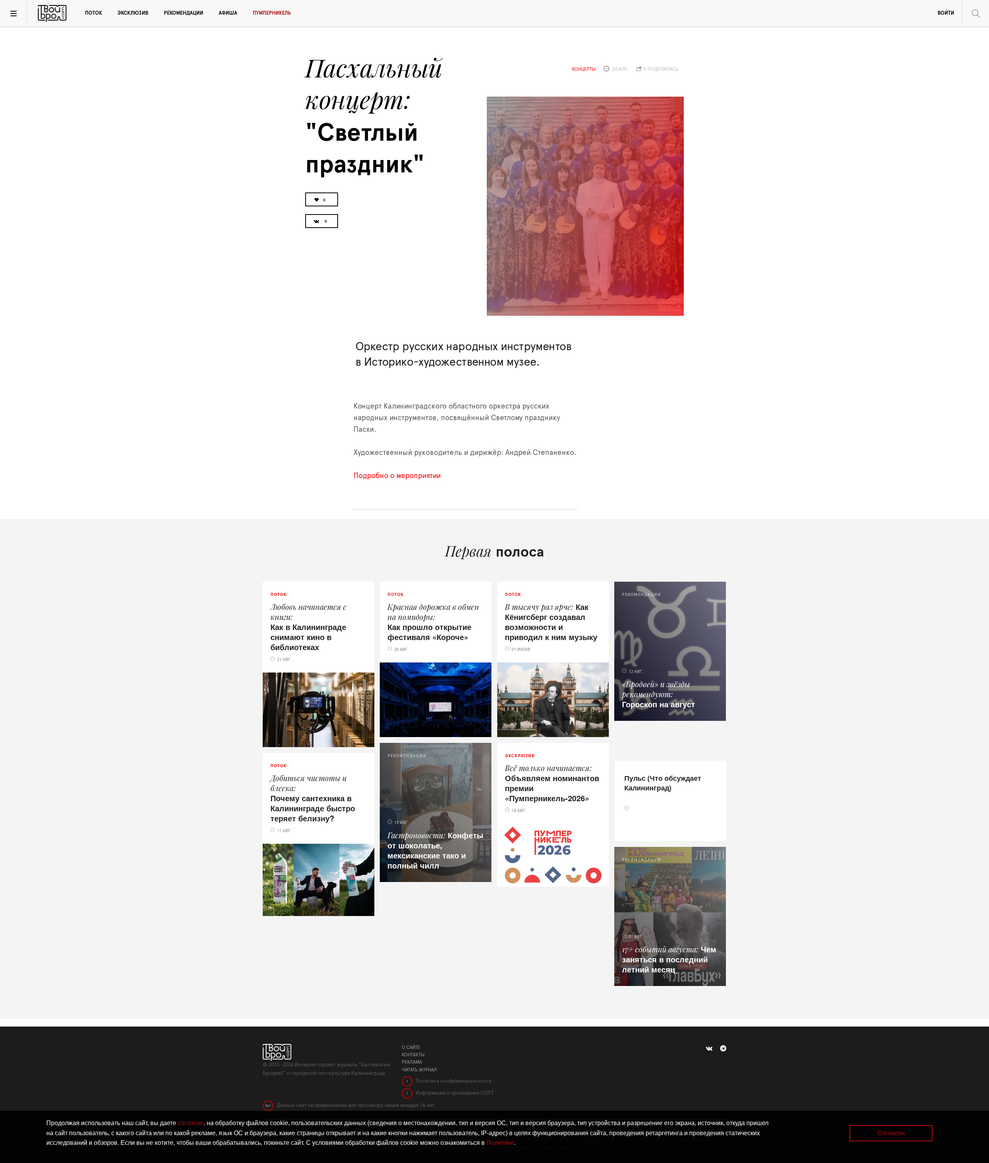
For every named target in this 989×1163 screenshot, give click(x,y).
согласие (191, 1123)
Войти (946, 13)
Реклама (412, 1062)
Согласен (891, 1133)
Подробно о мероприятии (397, 476)
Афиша (228, 13)
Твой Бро (52, 13)
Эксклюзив (132, 13)
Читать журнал (419, 1070)
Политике (500, 1142)
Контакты (413, 1054)
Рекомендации (183, 13)
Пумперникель (272, 13)
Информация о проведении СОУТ (454, 1093)
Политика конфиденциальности (453, 1081)
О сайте (411, 1047)
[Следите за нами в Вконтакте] (709, 1049)
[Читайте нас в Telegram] (723, 1049)
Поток (93, 13)
